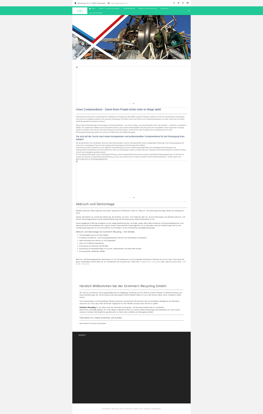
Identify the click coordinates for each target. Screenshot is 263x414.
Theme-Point (138, 409)
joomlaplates (156, 409)
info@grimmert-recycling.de (150, 262)
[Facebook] (174, 3)
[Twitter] (179, 3)
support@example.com (119, 3)
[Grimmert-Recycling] (79, 10)
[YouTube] (188, 3)
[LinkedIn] (183, 3)
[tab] (128, 55)
